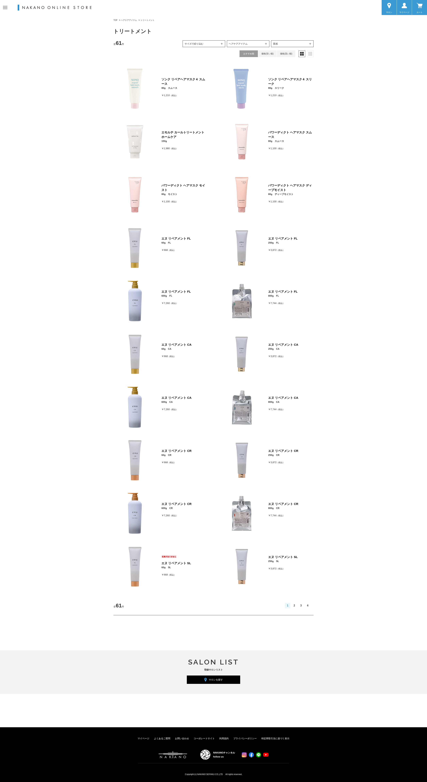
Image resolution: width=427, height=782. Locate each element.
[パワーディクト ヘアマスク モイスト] (134, 194)
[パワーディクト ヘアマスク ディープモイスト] (241, 194)
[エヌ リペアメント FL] (134, 247)
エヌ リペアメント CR (176, 451)
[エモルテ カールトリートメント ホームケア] (134, 141)
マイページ (143, 738)
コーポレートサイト (204, 738)
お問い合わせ (182, 738)
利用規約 (224, 738)
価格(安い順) (267, 53)
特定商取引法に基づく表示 (275, 738)
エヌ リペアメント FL (176, 238)
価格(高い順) (286, 53)
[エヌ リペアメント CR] (134, 460)
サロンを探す (216, 679)
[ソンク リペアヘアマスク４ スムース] (134, 88)
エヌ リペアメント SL (176, 563)
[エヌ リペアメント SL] (134, 566)
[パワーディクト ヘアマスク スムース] (241, 141)
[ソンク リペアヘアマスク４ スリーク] (241, 88)
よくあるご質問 (162, 738)
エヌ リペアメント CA (176, 344)
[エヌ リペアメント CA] (134, 354)
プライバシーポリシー (245, 738)
